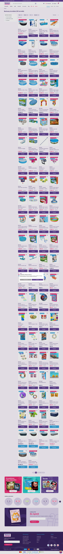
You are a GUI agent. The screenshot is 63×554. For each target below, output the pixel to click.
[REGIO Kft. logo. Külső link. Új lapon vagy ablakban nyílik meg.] (21, 273)
